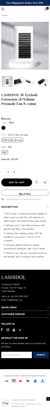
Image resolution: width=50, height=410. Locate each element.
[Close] (48, 399)
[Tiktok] (20, 330)
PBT (5, 152)
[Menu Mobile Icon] (2, 9)
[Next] (46, 45)
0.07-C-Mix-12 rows (12, 140)
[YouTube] (14, 330)
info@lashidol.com (14, 299)
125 (7, 199)
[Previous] (4, 45)
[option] (25, 46)
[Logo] (25, 8)
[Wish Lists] (36, 182)
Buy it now (25, 193)
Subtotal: (5, 159)
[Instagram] (8, 330)
